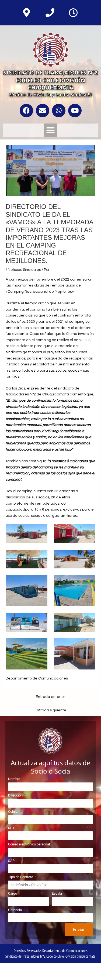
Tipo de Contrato (21, 877)
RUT (11, 828)
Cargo (13, 893)
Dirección (15, 795)
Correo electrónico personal (29, 844)
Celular (13, 811)
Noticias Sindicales (24, 270)
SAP (11, 861)
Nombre (14, 779)
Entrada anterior (50, 697)
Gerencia (15, 910)
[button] (50, 130)
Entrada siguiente (50, 710)
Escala (57, 893)
